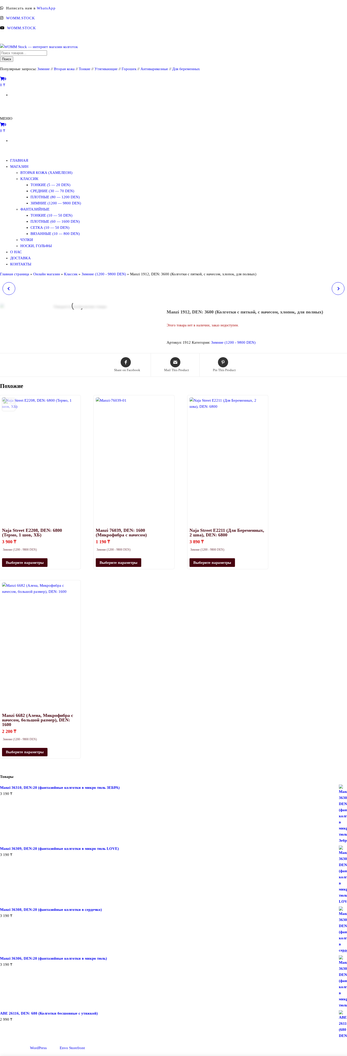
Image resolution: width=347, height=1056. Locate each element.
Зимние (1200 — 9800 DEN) (55, 203)
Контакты (20, 264)
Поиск (6, 59)
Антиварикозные (154, 69)
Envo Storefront (72, 1048)
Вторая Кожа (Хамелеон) (46, 173)
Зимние (44, 69)
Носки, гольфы (36, 246)
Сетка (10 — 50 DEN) (49, 227)
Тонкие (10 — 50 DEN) (51, 215)
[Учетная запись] (2, 105)
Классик (29, 179)
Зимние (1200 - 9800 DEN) (104, 274)
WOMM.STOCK (20, 18)
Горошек (129, 69)
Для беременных (186, 69)
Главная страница (14, 274)
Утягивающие (106, 69)
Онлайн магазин (46, 274)
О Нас (16, 252)
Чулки (26, 240)
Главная (19, 160)
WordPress (38, 1048)
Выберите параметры (25, 563)
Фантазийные (35, 209)
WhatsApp (46, 8)
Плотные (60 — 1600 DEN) (55, 221)
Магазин (19, 166)
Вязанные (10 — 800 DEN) (55, 234)
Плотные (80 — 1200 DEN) (55, 197)
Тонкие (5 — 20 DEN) (50, 185)
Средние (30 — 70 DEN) (52, 191)
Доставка (20, 258)
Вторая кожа (64, 69)
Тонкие (84, 69)
